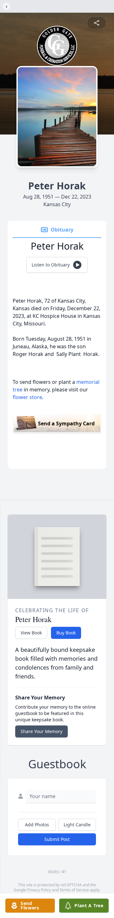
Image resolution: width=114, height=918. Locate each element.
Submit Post (57, 839)
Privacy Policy (39, 890)
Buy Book (66, 633)
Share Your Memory (41, 731)
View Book (31, 633)
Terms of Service (74, 890)
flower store (27, 397)
